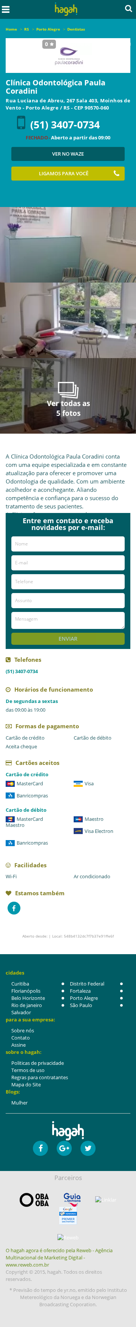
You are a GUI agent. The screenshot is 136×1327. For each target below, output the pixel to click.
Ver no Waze (68, 153)
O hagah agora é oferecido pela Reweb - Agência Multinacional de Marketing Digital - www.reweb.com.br (59, 1257)
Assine (18, 1044)
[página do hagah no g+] (64, 1148)
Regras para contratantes (39, 1077)
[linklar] (105, 1199)
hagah (66, 9)
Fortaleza (80, 990)
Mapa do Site (26, 1084)
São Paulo (81, 1005)
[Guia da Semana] (72, 1200)
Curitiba (20, 983)
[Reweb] (68, 1237)
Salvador (21, 1012)
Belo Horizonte (28, 998)
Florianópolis (25, 990)
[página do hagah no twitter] (88, 1148)
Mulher (19, 1102)
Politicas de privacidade (37, 1063)
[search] (128, 8)
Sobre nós (22, 1030)
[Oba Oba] (34, 1200)
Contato (20, 1037)
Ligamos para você (63, 173)
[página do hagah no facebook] (40, 1148)
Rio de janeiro (26, 1005)
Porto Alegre (84, 998)
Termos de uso (28, 1070)
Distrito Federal (87, 983)
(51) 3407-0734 (65, 124)
